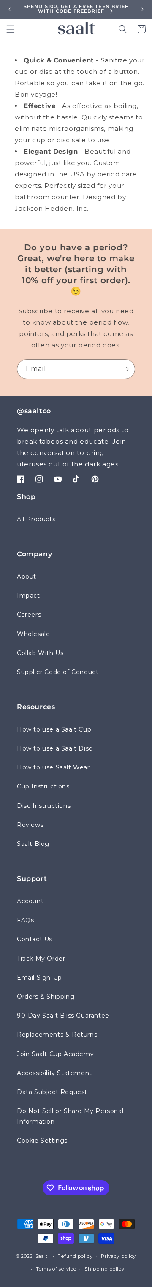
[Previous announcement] (9, 9)
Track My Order (41, 958)
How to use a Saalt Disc (54, 748)
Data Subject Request (52, 1092)
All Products (36, 519)
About (26, 576)
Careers (29, 614)
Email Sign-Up (39, 977)
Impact (28, 595)
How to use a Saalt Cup (54, 729)
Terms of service (56, 1269)
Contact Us (34, 939)
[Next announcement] (142, 9)
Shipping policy (104, 1269)
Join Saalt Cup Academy (55, 1054)
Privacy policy (118, 1256)
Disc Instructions (44, 806)
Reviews (30, 825)
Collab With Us (40, 653)
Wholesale (33, 634)
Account (30, 901)
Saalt (42, 1256)
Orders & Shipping (45, 996)
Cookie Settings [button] (42, 1140)
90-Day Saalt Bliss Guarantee (63, 1015)
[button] (10, 29)
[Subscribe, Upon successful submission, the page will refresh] (125, 369)
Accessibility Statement (54, 1073)
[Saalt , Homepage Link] (76, 28)
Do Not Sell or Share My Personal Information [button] (70, 1116)
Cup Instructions (43, 786)
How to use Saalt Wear (53, 767)
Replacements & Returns (57, 1034)
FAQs (25, 920)
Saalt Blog (33, 844)
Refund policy (74, 1256)
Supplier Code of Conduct (57, 672)
